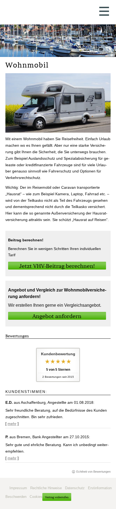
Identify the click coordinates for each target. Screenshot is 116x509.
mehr (12, 423)
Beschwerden (15, 497)
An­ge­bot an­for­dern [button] (56, 316)
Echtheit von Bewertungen (93, 471)
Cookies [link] (36, 497)
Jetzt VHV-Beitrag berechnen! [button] (57, 265)
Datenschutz (75, 488)
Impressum (18, 488)
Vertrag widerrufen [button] (57, 497)
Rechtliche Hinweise (46, 488)
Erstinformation (100, 488)
